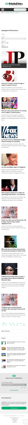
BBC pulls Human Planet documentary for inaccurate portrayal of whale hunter (13, 250)
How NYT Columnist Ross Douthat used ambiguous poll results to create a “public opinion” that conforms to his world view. (16, 348)
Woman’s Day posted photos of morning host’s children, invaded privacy (13, 111)
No (24, 387)
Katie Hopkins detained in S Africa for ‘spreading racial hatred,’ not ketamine (13, 193)
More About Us (14, 408)
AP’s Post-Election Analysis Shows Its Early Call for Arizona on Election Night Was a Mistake (16, 361)
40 (10, 325)
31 (6, 325)
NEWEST (3, 338)
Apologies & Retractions (9, 12)
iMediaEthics (14, 4)
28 (20, 323)
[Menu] (2, 10)
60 (17, 325)
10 (9, 323)
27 (17, 323)
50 (14, 325)
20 (12, 323)
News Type (3, 41)
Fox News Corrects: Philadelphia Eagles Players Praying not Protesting (13, 140)
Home (2, 12)
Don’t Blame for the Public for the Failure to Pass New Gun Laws (16, 366)
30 (3, 325)
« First (3, 323)
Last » (24, 325)
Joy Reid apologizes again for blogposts (13, 167)
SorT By (2, 45)
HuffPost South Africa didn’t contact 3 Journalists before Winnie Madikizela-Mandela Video (12, 278)
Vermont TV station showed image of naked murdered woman (12, 84)
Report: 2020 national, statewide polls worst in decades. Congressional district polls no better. (16, 355)
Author (2, 36)
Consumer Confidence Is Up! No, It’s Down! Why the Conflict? (16, 342)
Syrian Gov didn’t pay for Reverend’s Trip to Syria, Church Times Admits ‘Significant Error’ (13, 221)
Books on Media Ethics (14, 417)
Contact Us (14, 422)
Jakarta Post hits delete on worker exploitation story (11, 65)
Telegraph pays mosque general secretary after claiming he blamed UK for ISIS (13, 309)
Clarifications (15, 419)
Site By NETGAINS (21, 415)
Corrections (14, 418)
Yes (22, 387)
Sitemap (14, 421)
